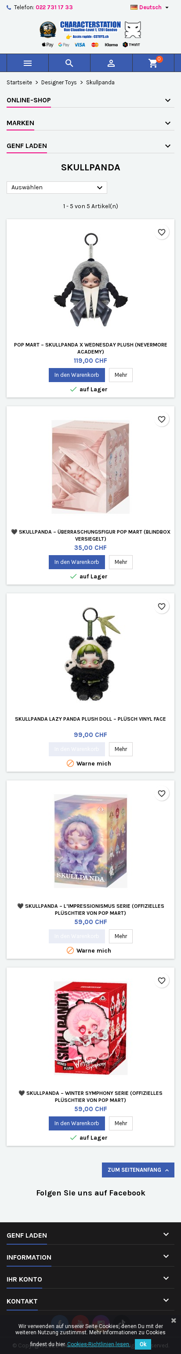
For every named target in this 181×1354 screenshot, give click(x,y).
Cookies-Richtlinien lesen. (98, 1344)
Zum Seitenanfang (139, 1170)
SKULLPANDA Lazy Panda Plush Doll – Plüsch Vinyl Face (90, 719)
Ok (143, 1344)
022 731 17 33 (54, 7)
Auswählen (58, 188)
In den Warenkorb (76, 375)
